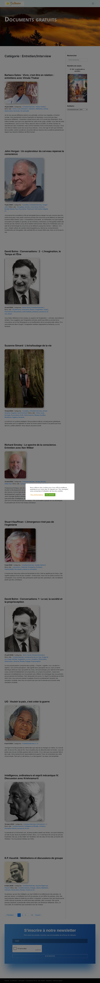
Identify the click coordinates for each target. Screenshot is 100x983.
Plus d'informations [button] (36, 495)
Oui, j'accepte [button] (50, 494)
